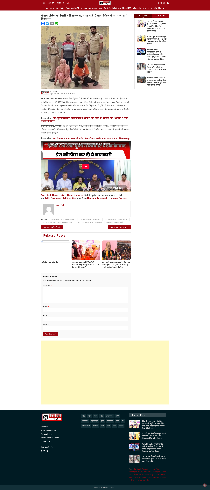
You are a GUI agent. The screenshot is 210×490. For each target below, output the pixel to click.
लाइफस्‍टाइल (92, 8)
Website (46, 324)
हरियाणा (136, 8)
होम (47, 8)
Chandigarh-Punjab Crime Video (89, 219)
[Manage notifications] (205, 485)
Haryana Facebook (97, 198)
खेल (62, 8)
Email (45, 315)
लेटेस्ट (52, 8)
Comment (47, 285)
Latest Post (143, 16)
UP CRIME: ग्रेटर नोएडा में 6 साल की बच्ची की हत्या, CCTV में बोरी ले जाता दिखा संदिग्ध (156, 68)
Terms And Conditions (50, 438)
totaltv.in (53, 91)
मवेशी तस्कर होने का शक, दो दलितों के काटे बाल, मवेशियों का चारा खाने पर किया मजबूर (91, 138)
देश (119, 8)
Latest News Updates (71, 195)
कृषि (155, 8)
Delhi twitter (69, 198)
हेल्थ (100, 8)
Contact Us (45, 441)
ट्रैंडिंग (58, 8)
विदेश (150, 8)
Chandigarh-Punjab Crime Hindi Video (62, 219)
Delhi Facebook (52, 198)
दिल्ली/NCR (126, 8)
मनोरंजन (84, 8)
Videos (60, 2)
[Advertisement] (105, 372)
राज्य (142, 8)
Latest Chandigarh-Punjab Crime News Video (57, 222)
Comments (160, 16)
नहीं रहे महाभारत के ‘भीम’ (50, 262)
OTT (77, 8)
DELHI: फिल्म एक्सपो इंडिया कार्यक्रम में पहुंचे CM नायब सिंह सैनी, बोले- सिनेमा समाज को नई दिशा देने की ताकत (156, 26)
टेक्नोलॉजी (108, 8)
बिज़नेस (161, 8)
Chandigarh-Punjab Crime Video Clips (116, 219)
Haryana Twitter (118, 198)
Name (46, 307)
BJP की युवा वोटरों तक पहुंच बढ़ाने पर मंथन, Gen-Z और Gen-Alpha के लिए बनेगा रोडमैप (156, 40)
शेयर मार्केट (70, 8)
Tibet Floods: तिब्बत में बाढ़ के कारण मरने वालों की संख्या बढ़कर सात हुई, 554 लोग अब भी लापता (156, 81)
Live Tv (50, 2)
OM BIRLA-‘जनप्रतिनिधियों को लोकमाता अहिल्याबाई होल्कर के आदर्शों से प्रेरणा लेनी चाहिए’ (85, 264)
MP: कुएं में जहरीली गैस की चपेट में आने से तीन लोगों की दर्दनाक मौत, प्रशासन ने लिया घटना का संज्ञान (84, 119)
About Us (45, 426)
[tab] (143, 16)
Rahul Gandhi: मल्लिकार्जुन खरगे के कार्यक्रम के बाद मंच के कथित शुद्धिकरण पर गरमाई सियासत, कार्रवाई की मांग (156, 54)
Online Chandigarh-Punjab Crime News (89, 222)
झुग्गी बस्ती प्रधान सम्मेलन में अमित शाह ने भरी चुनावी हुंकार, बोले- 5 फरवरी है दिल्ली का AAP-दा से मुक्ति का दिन (116, 264)
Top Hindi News (49, 195)
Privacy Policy (46, 434)
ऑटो (115, 8)
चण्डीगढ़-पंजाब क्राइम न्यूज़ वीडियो (114, 222)
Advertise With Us (48, 430)
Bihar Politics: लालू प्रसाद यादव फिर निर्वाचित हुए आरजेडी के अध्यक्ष (120, 227)
